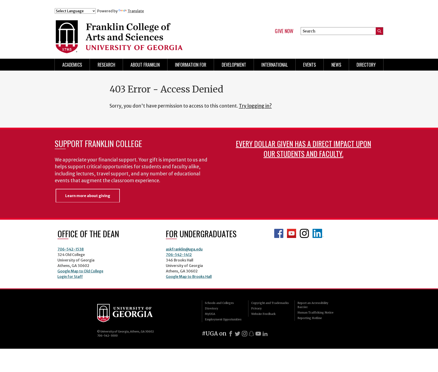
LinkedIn (318, 233)
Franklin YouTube (291, 233)
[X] (237, 333)
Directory (366, 64)
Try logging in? (255, 106)
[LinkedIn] (265, 333)
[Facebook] (230, 333)
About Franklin (145, 64)
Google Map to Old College (80, 271)
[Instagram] (244, 333)
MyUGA (210, 314)
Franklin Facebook (278, 233)
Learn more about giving (87, 195)
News (336, 64)
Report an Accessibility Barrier (312, 305)
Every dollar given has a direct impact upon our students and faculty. (303, 148)
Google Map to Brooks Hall (189, 276)
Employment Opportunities (223, 319)
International (274, 64)
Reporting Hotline (309, 318)
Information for (190, 64)
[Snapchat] (251, 333)
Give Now (284, 31)
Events (309, 64)
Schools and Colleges (219, 303)
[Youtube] (258, 333)
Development (234, 64)
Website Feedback (263, 314)
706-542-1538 (70, 249)
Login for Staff (70, 276)
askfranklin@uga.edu (184, 249)
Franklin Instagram (304, 233)
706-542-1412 (179, 254)
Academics (72, 64)
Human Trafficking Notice (315, 312)
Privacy (256, 308)
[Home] (146, 33)
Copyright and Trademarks (270, 303)
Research (106, 64)
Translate (136, 11)
